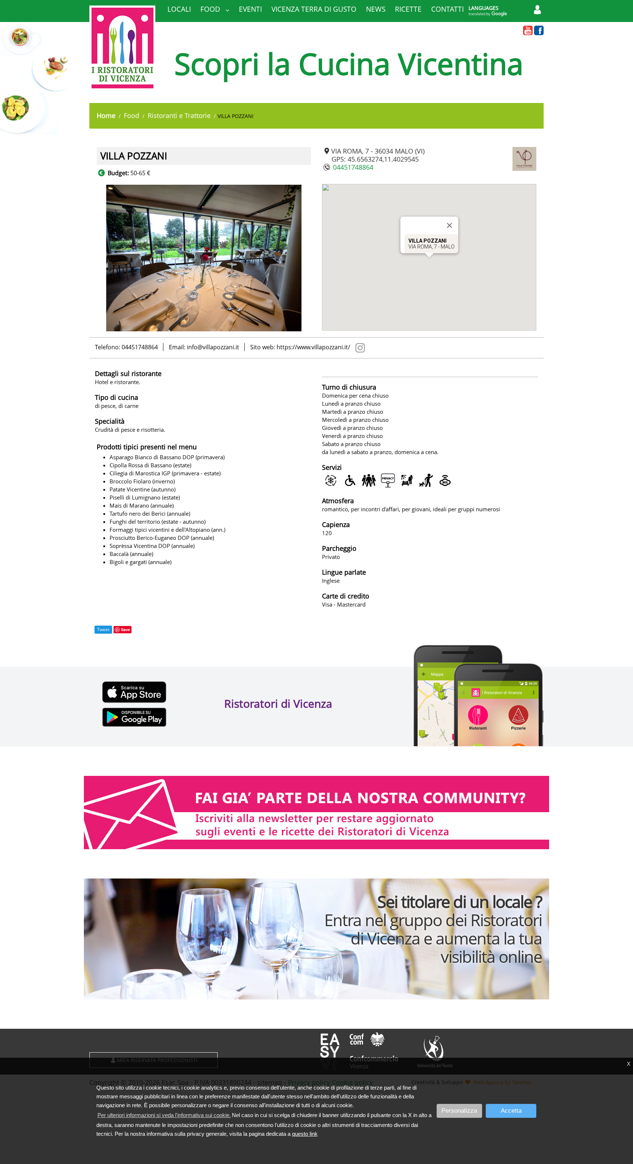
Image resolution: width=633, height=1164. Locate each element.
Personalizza (459, 1110)
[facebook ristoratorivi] (539, 31)
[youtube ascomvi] (528, 31)
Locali (179, 9)
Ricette (408, 9)
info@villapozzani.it (213, 347)
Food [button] (211, 9)
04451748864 (353, 167)
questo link (305, 1134)
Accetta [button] (511, 1110)
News (375, 9)
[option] (207, 258)
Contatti (447, 9)
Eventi (250, 9)
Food (131, 115)
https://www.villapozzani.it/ (313, 347)
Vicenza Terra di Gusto (313, 9)
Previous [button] (91, 258)
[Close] (449, 225)
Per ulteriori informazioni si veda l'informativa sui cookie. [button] (164, 1115)
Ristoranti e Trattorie (179, 115)
